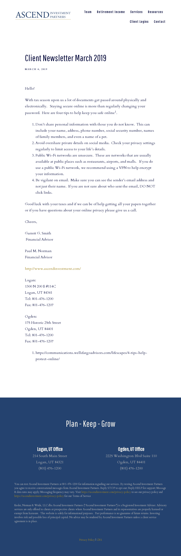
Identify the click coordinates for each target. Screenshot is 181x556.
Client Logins (139, 21)
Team (88, 12)
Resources (155, 12)
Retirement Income (111, 12)
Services (136, 12)
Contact (160, 21)
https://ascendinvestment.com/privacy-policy (106, 492)
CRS (99, 540)
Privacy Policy (87, 540)
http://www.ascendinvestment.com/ (53, 268)
